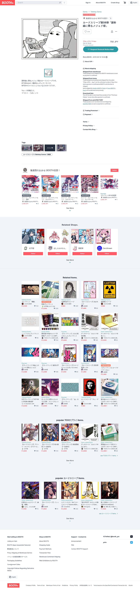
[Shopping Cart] (124, 2)
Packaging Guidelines (14, 560)
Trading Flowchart (91, 110)
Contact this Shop (89, 129)
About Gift (88, 61)
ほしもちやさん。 (60, 248)
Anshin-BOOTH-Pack (99, 88)
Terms (85, 122)
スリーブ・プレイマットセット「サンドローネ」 (89, 198)
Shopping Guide (44, 545)
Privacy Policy (88, 125)
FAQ (72, 545)
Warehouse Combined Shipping (49, 557)
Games (85, 12)
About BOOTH (101, 2)
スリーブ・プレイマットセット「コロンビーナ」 (69, 198)
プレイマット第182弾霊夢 (108, 195)
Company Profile (30, 585)
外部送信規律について (86, 585)
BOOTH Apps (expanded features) (19, 545)
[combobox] (39, 2)
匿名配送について (13, 549)
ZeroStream (107, 248)
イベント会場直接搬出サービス (17, 557)
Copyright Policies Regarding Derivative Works (20, 569)
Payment (88, 114)
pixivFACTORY (87, 104)
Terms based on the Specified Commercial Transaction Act (110, 585)
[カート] (110, 18)
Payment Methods (45, 549)
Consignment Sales (13, 564)
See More (70, 260)
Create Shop (115, 2)
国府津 (80, 248)
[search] (60, 2)
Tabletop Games (96, 12)
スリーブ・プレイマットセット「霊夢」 (30, 198)
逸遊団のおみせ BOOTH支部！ (45, 170)
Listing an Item (12, 541)
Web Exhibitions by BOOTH (48, 560)
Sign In (88, 2)
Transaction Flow (45, 553)
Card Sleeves (26, 193)
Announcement (76, 541)
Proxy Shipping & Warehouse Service (19, 553)
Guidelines (65, 585)
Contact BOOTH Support (79, 549)
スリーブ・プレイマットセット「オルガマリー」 (50, 198)
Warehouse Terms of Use (53, 585)
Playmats (44, 193)
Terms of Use (41, 585)
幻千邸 (31, 248)
